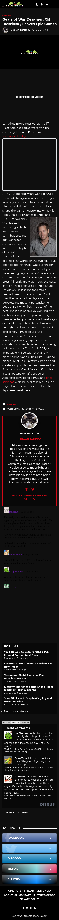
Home (10, 890)
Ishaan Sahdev (21, 30)
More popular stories (16, 711)
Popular (25, 723)
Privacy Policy (29, 899)
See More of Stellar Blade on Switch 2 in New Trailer (28, 796)
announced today (14, 136)
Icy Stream (21, 733)
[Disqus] (29, 547)
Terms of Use (46, 895)
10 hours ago (23, 770)
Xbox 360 (6, 15)
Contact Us (27, 895)
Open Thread (25, 890)
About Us (10, 895)
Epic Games (14, 409)
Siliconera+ (45, 890)
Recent (15, 723)
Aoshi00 (20, 776)
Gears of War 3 (30, 409)
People (6, 723)
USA (42, 409)
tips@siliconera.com (36, 915)
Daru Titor (21, 758)
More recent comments (16, 812)
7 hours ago (23, 752)
